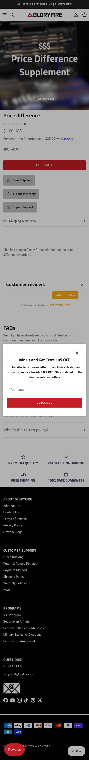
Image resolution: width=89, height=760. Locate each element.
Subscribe (44, 402)
